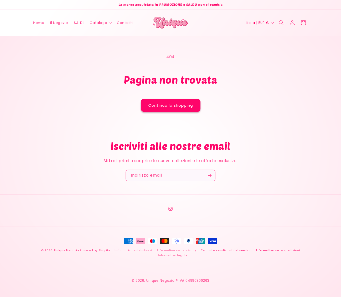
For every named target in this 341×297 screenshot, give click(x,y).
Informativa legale (172, 255)
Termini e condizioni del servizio (226, 250)
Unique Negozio (66, 250)
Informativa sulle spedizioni (278, 250)
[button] (100, 22)
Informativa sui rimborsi (133, 250)
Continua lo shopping (170, 105)
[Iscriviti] (209, 175)
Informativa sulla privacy (176, 250)
